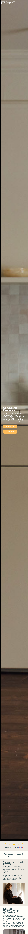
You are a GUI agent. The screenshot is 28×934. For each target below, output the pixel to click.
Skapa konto (10, 426)
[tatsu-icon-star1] (6, 844)
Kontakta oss (10, 431)
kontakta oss (7, 868)
